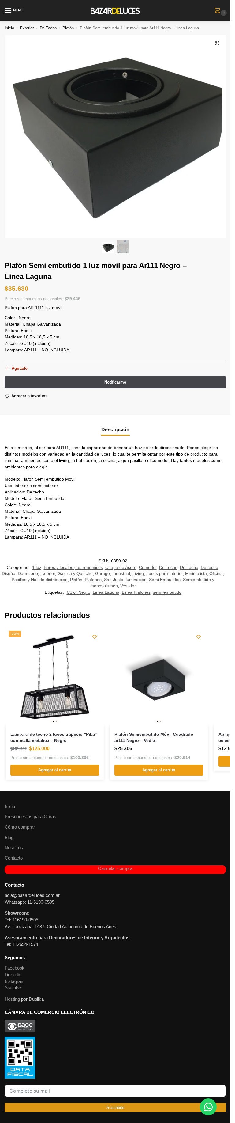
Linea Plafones (136, 592)
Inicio (9, 28)
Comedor (148, 567)
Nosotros (14, 847)
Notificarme (115, 382)
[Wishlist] (94, 636)
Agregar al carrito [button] (54, 770)
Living (138, 573)
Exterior (27, 28)
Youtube (13, 987)
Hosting (12, 999)
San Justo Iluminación (125, 579)
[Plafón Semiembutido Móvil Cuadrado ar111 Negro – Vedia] (159, 677)
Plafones (93, 579)
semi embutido (167, 592)
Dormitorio (28, 573)
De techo (209, 567)
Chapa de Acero (120, 567)
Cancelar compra (115, 868)
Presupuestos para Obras (30, 816)
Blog (9, 837)
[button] (219, 11)
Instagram (15, 981)
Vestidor (128, 586)
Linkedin (13, 974)
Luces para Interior (164, 573)
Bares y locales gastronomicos (73, 567)
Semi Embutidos (165, 579)
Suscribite (115, 1107)
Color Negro (78, 592)
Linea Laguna (106, 592)
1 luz (36, 567)
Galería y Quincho (75, 573)
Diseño (8, 573)
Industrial (121, 573)
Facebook (14, 968)
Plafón (68, 28)
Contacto (14, 858)
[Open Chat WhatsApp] (208, 1106)
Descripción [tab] (115, 429)
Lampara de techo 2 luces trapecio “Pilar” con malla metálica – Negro (53, 737)
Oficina (216, 573)
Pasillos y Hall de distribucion (40, 579)
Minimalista (196, 573)
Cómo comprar (20, 827)
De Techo (48, 28)
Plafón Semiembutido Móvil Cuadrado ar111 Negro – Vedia (153, 737)
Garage (102, 573)
